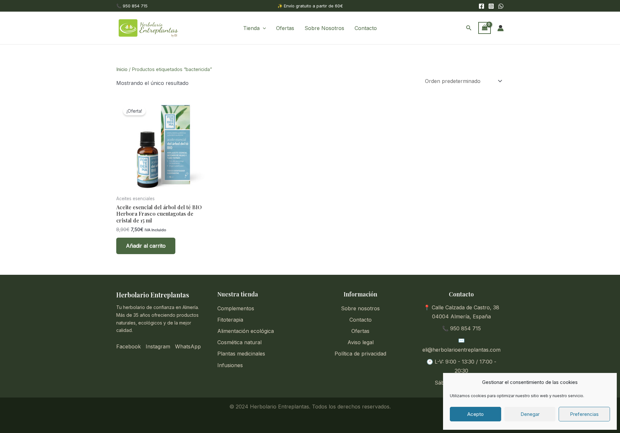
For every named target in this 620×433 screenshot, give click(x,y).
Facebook (128, 346)
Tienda (251, 28)
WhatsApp (188, 346)
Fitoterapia (230, 319)
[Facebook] (481, 6)
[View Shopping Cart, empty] (484, 28)
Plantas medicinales (241, 353)
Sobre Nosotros (324, 28)
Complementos (235, 308)
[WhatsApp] (501, 6)
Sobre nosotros (360, 308)
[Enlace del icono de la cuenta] (500, 28)
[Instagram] (491, 6)
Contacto (366, 28)
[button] (263, 28)
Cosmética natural (239, 342)
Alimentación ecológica (245, 331)
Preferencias (584, 414)
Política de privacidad (360, 353)
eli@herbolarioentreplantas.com (461, 349)
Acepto (475, 414)
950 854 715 (465, 328)
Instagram (158, 346)
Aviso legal (360, 342)
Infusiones (230, 365)
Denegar (530, 414)
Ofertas (285, 28)
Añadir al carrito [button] (146, 245)
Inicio (122, 69)
